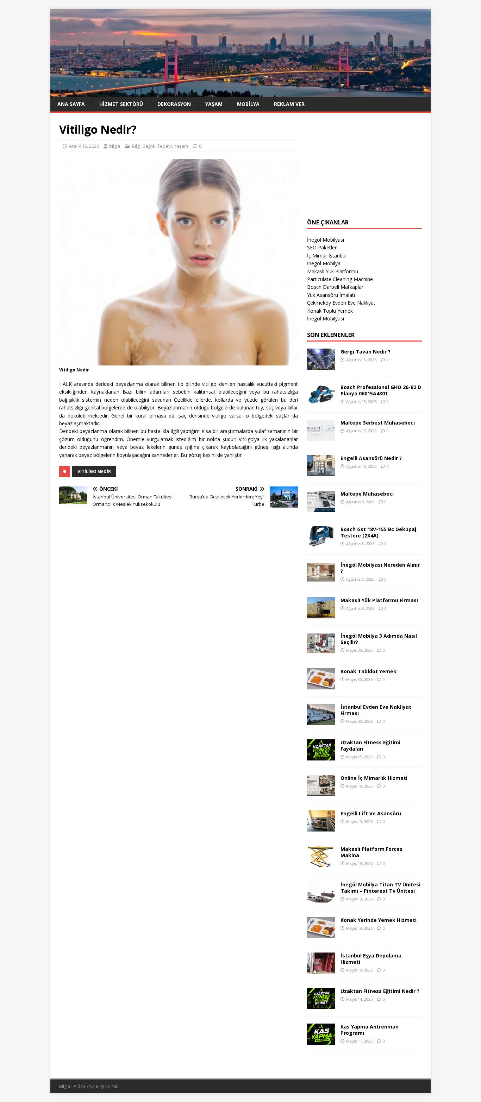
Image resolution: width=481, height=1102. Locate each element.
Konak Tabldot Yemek (368, 671)
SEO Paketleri (322, 247)
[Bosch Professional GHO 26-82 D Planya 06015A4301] (321, 401)
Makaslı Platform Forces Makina (371, 852)
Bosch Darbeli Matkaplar (335, 287)
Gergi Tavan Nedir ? (366, 351)
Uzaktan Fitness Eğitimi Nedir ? (380, 991)
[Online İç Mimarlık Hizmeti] (321, 792)
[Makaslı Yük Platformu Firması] (321, 614)
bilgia (114, 146)
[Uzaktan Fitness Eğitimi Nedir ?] (321, 1005)
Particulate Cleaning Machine (340, 279)
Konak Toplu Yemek (330, 310)
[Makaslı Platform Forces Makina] (321, 863)
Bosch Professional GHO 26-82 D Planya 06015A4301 (381, 390)
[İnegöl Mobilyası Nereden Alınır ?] (321, 578)
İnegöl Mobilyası (325, 239)
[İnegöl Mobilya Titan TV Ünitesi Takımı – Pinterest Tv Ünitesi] (321, 898)
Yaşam (214, 104)
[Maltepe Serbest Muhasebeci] (321, 436)
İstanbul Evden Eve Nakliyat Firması (376, 709)
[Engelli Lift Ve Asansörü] (321, 827)
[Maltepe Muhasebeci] (321, 507)
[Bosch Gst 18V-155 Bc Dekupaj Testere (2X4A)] (321, 543)
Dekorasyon (174, 104)
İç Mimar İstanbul (326, 255)
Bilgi (136, 146)
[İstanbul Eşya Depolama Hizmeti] (321, 969)
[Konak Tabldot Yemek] (321, 685)
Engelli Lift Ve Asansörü (371, 813)
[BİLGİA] (240, 92)
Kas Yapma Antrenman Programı (370, 1029)
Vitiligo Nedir (94, 471)
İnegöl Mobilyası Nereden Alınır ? (380, 567)
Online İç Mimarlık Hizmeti (374, 778)
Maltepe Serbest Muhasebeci (378, 422)
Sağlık (149, 146)
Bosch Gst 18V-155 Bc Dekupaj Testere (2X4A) (378, 532)
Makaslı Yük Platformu (332, 271)
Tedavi (164, 146)
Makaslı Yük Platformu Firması (379, 600)
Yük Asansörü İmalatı (331, 295)
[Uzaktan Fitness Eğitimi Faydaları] (321, 756)
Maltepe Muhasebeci (367, 493)
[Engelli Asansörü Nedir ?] (321, 472)
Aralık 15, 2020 (84, 146)
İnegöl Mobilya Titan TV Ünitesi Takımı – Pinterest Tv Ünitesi (380, 887)
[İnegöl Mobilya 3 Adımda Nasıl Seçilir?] (321, 649)
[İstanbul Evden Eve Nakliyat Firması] (321, 721)
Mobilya (248, 104)
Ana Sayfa (71, 104)
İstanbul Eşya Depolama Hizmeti (371, 958)
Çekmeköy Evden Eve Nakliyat (341, 302)
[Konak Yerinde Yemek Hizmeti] (321, 934)
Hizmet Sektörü (121, 104)
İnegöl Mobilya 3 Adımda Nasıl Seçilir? (379, 638)
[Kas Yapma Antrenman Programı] (321, 1040)
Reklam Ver (289, 104)
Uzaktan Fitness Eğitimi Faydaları (370, 745)
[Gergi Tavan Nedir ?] (321, 365)
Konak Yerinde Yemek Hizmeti (379, 920)
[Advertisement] (364, 166)
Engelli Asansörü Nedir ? (371, 458)
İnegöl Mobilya (324, 263)
